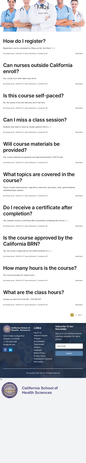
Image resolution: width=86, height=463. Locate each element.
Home (40, 13)
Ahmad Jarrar (9, 53)
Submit (69, 353)
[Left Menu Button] (1, 379)
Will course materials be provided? (31, 147)
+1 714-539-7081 (10, 342)
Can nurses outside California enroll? (37, 68)
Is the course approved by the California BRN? (37, 241)
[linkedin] (10, 350)
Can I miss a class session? (35, 120)
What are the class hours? (33, 292)
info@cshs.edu (9, 344)
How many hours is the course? (40, 268)
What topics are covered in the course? (39, 177)
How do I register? (24, 41)
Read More (79, 53)
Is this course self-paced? (33, 95)
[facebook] (5, 350)
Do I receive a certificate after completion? (37, 210)
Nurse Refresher (30, 53)
